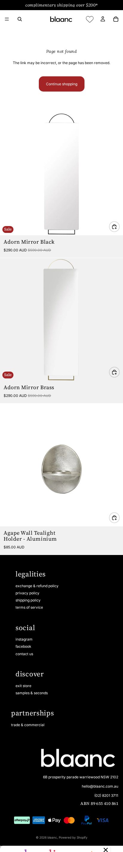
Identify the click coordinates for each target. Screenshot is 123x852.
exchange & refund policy (37, 586)
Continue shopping (61, 84)
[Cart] (115, 19)
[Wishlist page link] (89, 19)
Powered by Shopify (73, 837)
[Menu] (7, 19)
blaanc (52, 837)
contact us (24, 654)
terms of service (29, 607)
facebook (23, 646)
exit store (23, 686)
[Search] (19, 19)
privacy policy (27, 593)
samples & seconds (32, 693)
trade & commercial (27, 725)
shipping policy (28, 600)
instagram (24, 639)
